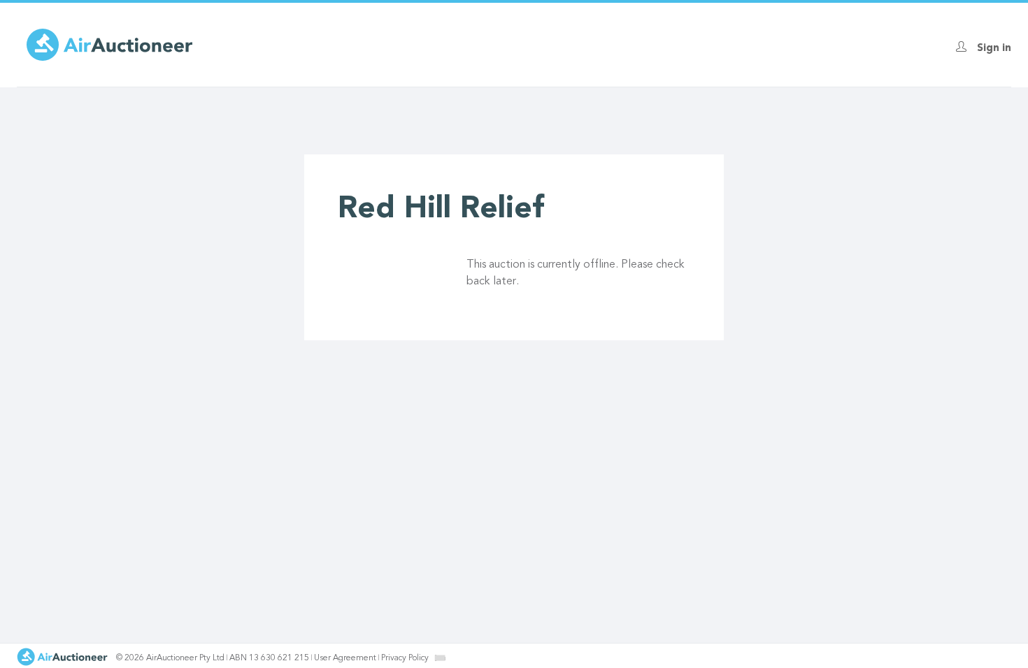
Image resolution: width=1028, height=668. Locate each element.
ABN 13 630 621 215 (269, 658)
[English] (440, 657)
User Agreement (345, 658)
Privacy (405, 658)
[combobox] (440, 658)
